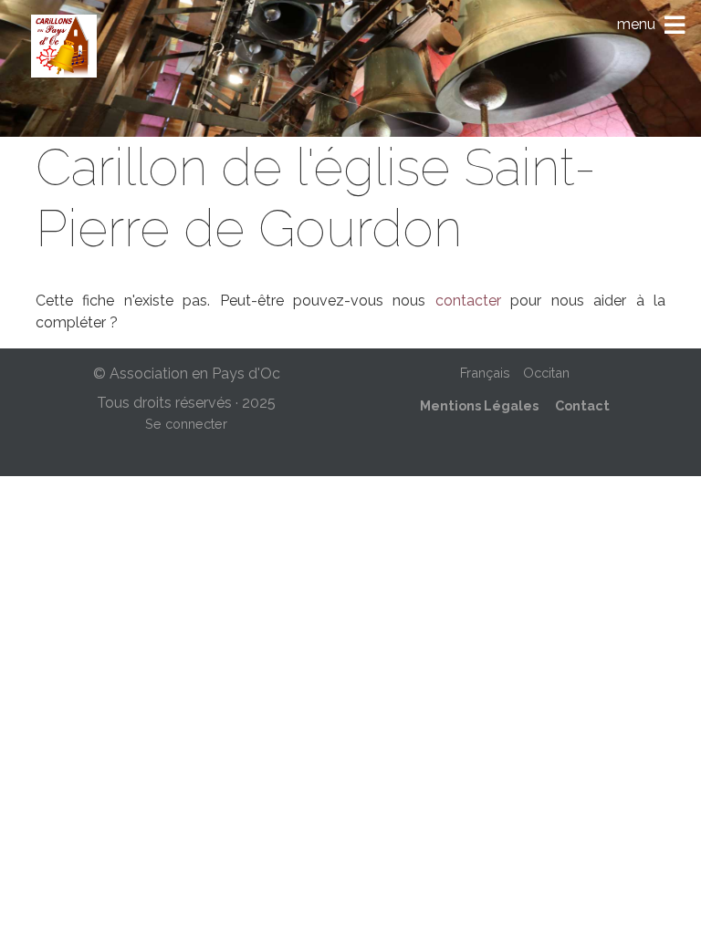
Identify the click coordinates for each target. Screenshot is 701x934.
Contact (582, 405)
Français (485, 372)
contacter (468, 300)
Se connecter (186, 423)
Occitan (546, 372)
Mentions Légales (479, 405)
